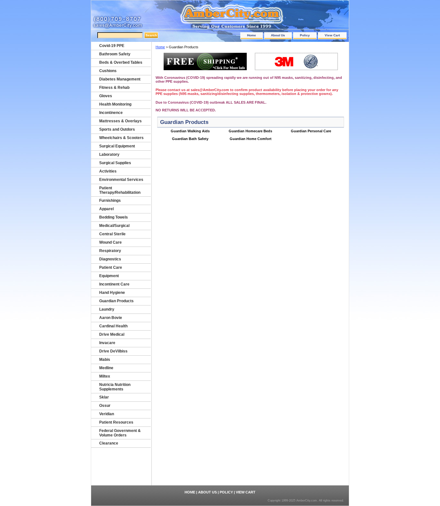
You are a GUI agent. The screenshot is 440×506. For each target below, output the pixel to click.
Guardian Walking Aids (190, 131)
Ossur (104, 405)
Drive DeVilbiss (113, 351)
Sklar (104, 397)
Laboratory (109, 154)
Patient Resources (116, 422)
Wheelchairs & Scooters (121, 138)
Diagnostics (110, 259)
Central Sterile (112, 234)
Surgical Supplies (115, 163)
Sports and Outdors (117, 129)
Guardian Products (116, 301)
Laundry (106, 309)
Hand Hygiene (112, 292)
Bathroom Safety (114, 54)
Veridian (106, 414)
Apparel (106, 209)
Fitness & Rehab (114, 87)
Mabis (104, 359)
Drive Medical (111, 334)
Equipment (109, 276)
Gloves (105, 96)
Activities (108, 171)
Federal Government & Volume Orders (120, 432)
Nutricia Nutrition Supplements (114, 386)
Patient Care (110, 267)
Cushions (108, 71)
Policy (305, 35)
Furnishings (110, 200)
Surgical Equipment (117, 146)
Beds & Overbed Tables (120, 62)
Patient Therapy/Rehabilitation (119, 190)
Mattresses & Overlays (120, 121)
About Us (278, 35)
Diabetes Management (119, 79)
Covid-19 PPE (111, 45)
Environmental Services (121, 179)
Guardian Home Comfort (251, 139)
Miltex (104, 376)
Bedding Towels (113, 217)
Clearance (108, 443)
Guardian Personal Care (311, 131)
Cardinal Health (113, 326)
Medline (106, 368)
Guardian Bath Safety (190, 139)
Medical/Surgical (114, 225)
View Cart (332, 35)
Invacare (107, 343)
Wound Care (110, 242)
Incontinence (111, 112)
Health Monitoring (115, 104)
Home (251, 35)
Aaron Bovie (110, 317)
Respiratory (110, 250)
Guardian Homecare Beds (250, 131)
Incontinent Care (114, 284)
